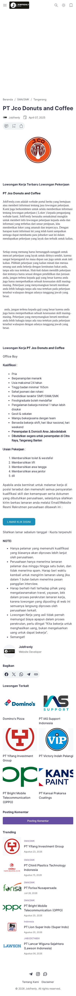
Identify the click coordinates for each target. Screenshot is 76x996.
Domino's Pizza (13, 718)
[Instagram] (38, 974)
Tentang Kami (30, 981)
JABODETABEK (32, 938)
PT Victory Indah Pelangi (56, 756)
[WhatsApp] (21, 674)
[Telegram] (28, 674)
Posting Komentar (38, 820)
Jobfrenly (31, 988)
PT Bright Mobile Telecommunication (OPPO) (16, 797)
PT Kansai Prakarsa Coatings (52, 795)
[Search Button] (56, 5)
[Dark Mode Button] (63, 5)
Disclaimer (48, 981)
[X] (14, 674)
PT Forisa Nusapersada (40, 888)
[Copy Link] (36, 674)
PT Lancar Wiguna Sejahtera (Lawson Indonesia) (44, 946)
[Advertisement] (38, 54)
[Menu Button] (5, 5)
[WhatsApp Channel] (45, 974)
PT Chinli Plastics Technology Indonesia (45, 867)
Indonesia (29, 921)
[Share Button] (21, 126)
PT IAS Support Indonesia (49, 721)
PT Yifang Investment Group (18, 758)
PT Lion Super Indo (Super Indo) (46, 927)
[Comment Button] (6, 126)
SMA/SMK (29, 841)
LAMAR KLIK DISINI (19, 521)
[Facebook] (6, 674)
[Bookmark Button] (71, 5)
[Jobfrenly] (19, 5)
